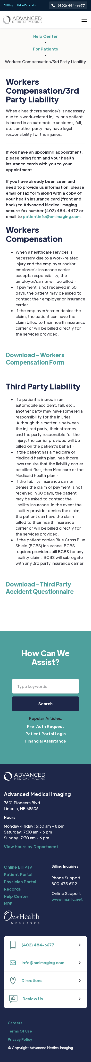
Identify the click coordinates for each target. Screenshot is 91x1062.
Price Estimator (27, 5)
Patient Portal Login (45, 733)
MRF (8, 903)
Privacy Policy (20, 1039)
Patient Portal (18, 874)
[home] (22, 20)
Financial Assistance (45, 741)
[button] (83, 20)
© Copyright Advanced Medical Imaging (40, 1047)
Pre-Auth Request (45, 726)
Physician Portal (20, 881)
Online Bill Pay (18, 867)
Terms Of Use (20, 1031)
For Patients (45, 48)
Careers (15, 1023)
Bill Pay (8, 5)
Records (12, 889)
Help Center (45, 36)
